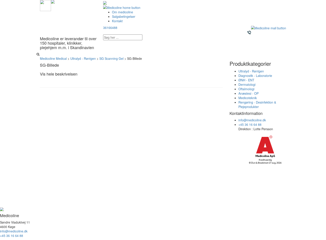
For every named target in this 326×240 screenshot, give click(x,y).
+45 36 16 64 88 (249, 124)
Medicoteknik (247, 98)
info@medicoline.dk (252, 120)
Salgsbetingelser (123, 16)
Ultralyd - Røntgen (251, 71)
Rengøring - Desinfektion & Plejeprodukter (257, 104)
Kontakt (117, 21)
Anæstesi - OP (248, 93)
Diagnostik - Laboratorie (255, 75)
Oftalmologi (246, 89)
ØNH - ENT (246, 80)
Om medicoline (122, 12)
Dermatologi (246, 84)
